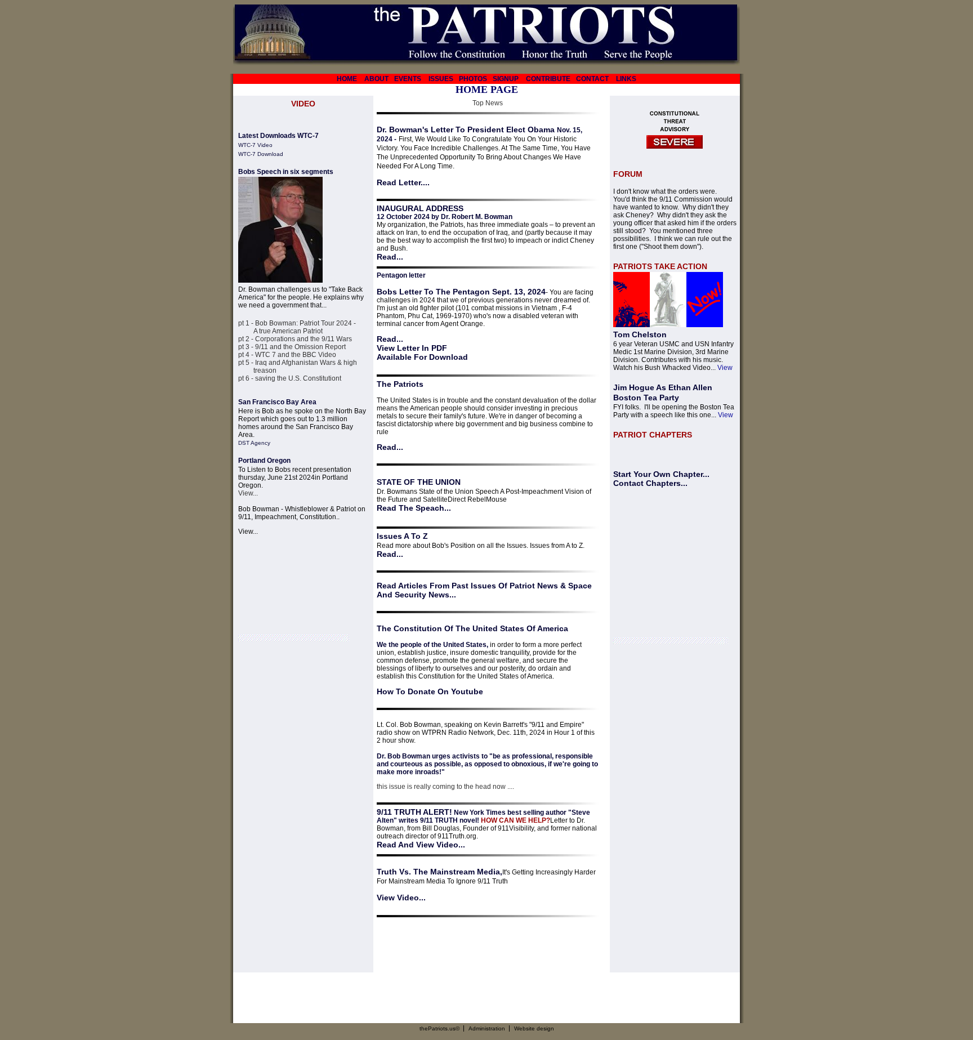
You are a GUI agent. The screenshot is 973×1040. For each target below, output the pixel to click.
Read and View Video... (421, 844)
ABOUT (376, 79)
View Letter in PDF (412, 347)
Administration (486, 1028)
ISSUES (441, 79)
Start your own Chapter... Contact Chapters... (661, 479)
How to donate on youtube (430, 691)
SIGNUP (506, 79)
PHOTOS (473, 79)
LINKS (626, 79)
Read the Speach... (414, 507)
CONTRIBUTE (548, 79)
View (725, 368)
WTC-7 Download (260, 154)
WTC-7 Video (255, 145)
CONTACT (592, 79)
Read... (390, 256)
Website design (534, 1028)
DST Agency (254, 443)
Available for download (422, 356)
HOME (347, 79)
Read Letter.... (403, 182)
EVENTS (407, 79)
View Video (398, 897)
